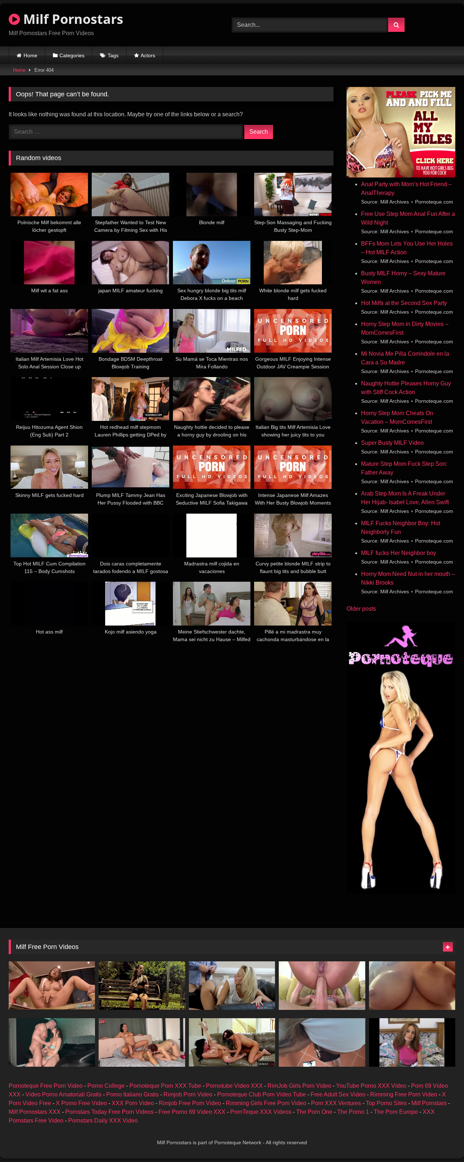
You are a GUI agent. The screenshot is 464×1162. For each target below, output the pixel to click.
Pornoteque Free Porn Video (46, 1086)
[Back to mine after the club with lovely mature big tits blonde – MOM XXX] (232, 985)
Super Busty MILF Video (392, 443)
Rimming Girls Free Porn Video (266, 1103)
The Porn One (314, 1112)
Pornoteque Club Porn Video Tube (261, 1094)
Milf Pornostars (71, 19)
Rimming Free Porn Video (403, 1094)
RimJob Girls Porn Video (299, 1086)
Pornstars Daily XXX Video (103, 1120)
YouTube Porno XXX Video (371, 1086)
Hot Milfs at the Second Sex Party (404, 303)
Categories (71, 55)
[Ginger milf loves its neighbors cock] (412, 1042)
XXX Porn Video (133, 1103)
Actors (148, 55)
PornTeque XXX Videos (260, 1112)
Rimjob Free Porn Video (190, 1103)
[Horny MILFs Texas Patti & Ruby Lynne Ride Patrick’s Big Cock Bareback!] (142, 1042)
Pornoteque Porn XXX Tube (165, 1086)
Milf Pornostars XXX (35, 1112)
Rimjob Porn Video (187, 1094)
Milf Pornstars (429, 1103)
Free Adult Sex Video (338, 1094)
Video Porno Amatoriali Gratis (63, 1094)
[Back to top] (442, 1140)
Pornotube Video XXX (234, 1086)
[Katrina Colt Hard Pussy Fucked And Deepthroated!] (52, 1042)
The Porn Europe (396, 1112)
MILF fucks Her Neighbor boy (398, 553)
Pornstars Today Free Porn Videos (109, 1112)
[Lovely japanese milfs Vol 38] (52, 985)
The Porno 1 (353, 1112)
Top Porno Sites (386, 1103)
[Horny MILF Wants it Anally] (322, 985)
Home (30, 55)
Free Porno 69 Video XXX (191, 1112)
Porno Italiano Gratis (132, 1094)
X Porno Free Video (81, 1103)
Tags (113, 55)
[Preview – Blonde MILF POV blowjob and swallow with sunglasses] (322, 1042)
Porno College (106, 1086)
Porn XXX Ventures (336, 1103)
